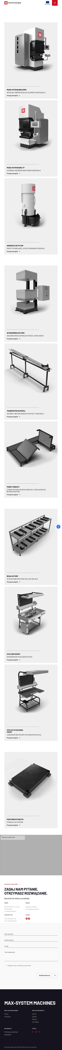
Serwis (34, 1019)
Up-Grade (35, 1022)
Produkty (7, 1016)
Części (34, 1016)
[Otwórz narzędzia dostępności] (58, 527)
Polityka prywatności (11, 1032)
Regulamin (7, 1035)
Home (6, 1014)
